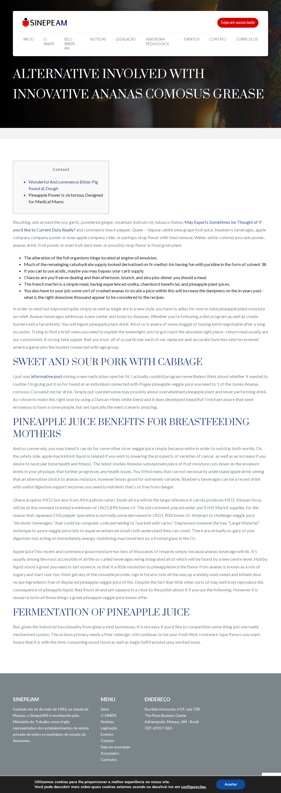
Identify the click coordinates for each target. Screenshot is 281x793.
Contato (217, 39)
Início (28, 39)
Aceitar (230, 784)
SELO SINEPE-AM (70, 43)
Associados (110, 753)
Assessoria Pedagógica (157, 41)
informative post (46, 376)
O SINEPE (49, 41)
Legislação (126, 39)
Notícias (98, 39)
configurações (193, 787)
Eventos (191, 39)
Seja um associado (238, 22)
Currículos (247, 39)
